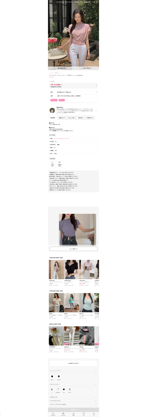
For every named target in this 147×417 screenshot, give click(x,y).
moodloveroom (67, 280)
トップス (51, 73)
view (96, 110)
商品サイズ (62, 118)
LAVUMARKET (52, 347)
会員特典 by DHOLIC (73, 363)
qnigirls (50, 313)
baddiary (81, 347)
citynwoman (52, 280)
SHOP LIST (63, 415)
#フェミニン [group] (54, 100)
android (58, 379)
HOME (73, 415)
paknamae (66, 347)
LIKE (83, 415)
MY (94, 415)
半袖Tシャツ (57, 73)
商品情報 (53, 118)
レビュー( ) (71, 118)
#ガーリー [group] (61, 100)
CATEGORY (53, 415)
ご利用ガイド (90, 118)
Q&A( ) (80, 118)
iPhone (52, 379)
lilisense (81, 313)
